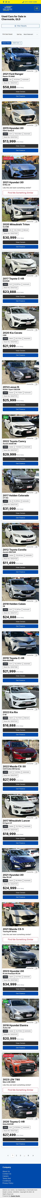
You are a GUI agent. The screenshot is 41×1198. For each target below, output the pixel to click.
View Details (20, 92)
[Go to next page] (33, 1155)
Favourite (30, 71)
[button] (36, 8)
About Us (6, 1171)
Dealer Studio (15, 1196)
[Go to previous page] (8, 1155)
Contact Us (7, 1174)
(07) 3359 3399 (31, 2)
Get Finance (20, 96)
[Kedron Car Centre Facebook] (4, 2)
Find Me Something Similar (20, 193)
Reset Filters (6, 43)
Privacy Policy (8, 1183)
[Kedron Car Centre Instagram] (6, 2)
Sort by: (19, 34)
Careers (5, 1176)
